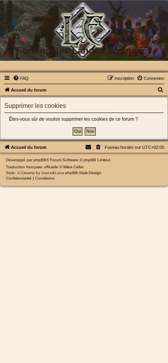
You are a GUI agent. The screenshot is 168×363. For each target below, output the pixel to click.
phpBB (40, 160)
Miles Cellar (73, 167)
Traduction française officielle (32, 167)
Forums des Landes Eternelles (84, 50)
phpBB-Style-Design (83, 173)
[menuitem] (21, 78)
